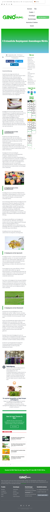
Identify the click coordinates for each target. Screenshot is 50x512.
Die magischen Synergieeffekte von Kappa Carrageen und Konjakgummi (14, 399)
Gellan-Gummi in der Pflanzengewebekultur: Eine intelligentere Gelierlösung (18, 457)
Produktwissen (15, 58)
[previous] (5, 464)
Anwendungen (32, 15)
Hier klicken (14, 426)
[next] (10, 464)
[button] (10, 61)
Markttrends (21, 56)
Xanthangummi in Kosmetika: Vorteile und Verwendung (30, 140)
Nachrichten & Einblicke (32, 22)
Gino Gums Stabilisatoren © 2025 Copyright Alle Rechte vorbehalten (25, 508)
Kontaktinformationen (42, 487)
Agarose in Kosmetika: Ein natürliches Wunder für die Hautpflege (18, 451)
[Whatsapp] (23, 505)
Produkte (3, 487)
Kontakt (32, 26)
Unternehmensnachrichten (11, 56)
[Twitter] (29, 505)
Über (35, 9)
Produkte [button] (31, 12)
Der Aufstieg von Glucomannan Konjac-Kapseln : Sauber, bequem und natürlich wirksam (18, 444)
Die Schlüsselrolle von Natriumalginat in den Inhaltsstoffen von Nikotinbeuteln (18, 438)
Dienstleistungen (32, 19)
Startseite (29, 9)
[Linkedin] (21, 505)
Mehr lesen (23, 483)
